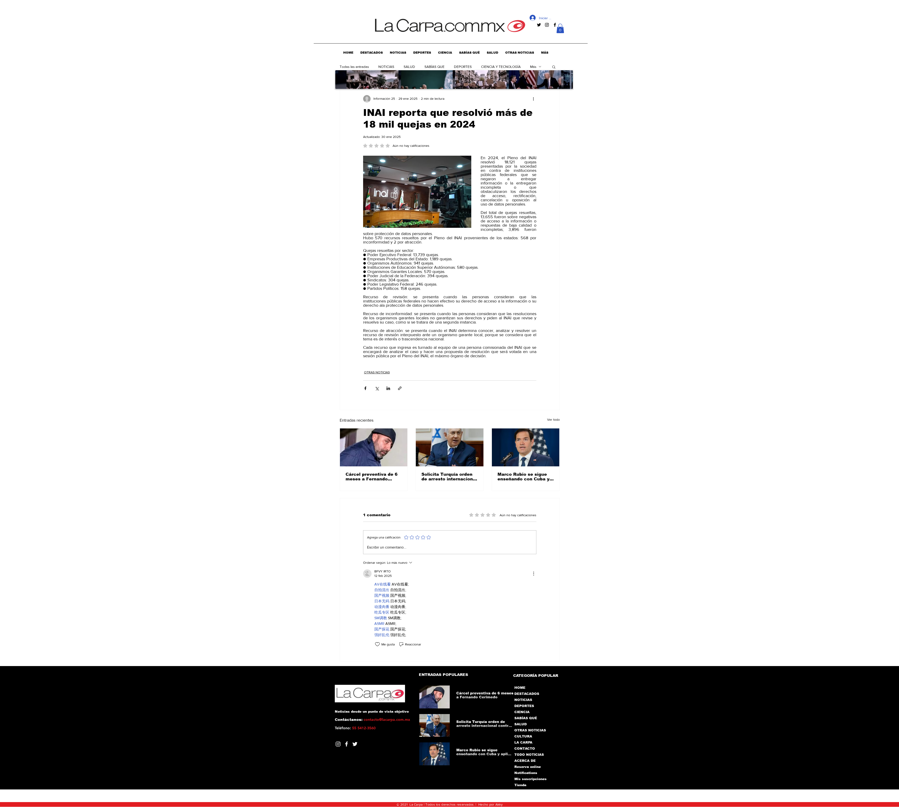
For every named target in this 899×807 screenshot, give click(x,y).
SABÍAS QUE (434, 67)
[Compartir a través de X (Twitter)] (377, 388)
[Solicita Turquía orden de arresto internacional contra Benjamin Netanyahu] (449, 447)
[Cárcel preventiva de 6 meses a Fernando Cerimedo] (374, 447)
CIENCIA (522, 712)
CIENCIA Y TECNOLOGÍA (501, 67)
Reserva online (527, 767)
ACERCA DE (525, 761)
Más (533, 67)
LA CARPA (523, 742)
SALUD (409, 67)
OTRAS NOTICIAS (377, 372)
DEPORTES (463, 67)
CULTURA (523, 736)
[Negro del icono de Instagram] (546, 24)
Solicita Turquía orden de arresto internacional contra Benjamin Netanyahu (449, 476)
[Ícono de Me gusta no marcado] (377, 644)
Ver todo (553, 419)
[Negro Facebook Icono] (554, 24)
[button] (560, 28)
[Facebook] (346, 744)
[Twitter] (355, 744)
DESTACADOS (526, 694)
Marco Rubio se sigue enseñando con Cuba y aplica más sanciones (523, 476)
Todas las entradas (354, 67)
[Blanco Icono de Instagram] (338, 744)
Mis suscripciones (530, 779)
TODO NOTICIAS (529, 754)
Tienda (520, 785)
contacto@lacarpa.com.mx (387, 719)
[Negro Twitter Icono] (539, 24)
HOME (519, 687)
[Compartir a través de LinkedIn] (388, 388)
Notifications (525, 773)
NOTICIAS (386, 67)
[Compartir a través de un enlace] (400, 388)
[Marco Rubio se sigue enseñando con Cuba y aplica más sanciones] (526, 447)
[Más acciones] (533, 99)
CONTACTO (524, 748)
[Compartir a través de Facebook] (365, 388)
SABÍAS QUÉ (525, 718)
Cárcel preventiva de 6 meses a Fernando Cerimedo (372, 476)
